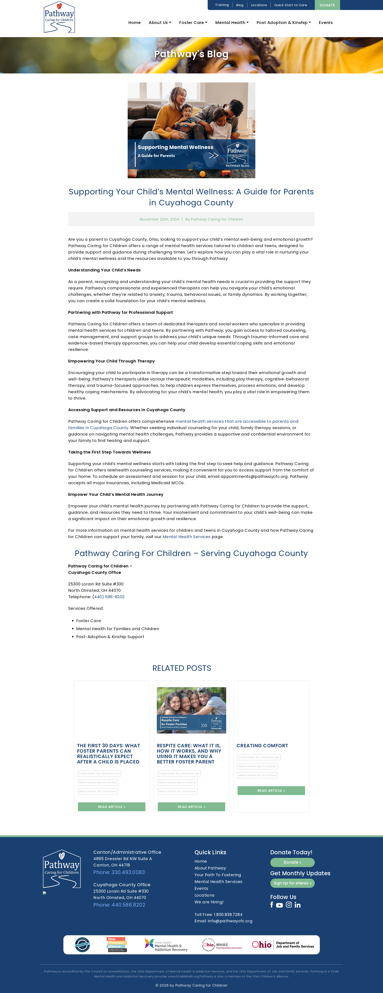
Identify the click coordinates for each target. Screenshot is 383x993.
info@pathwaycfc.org (230, 921)
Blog (240, 5)
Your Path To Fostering (217, 875)
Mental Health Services (187, 537)
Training (222, 5)
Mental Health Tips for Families (97, 791)
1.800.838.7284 (228, 914)
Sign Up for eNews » (292, 883)
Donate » (292, 862)
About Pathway (210, 868)
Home (134, 22)
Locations (259, 5)
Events (326, 22)
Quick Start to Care (290, 5)
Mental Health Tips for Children (97, 782)
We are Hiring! (209, 902)
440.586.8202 (128, 904)
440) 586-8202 (109, 597)
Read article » (111, 806)
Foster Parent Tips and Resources (99, 773)
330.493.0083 (128, 872)
